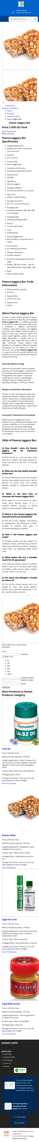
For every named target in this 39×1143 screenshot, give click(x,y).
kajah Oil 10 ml (9, 919)
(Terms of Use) (17, 1134)
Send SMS (21, 1123)
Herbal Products (13, 116)
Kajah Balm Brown (11, 1003)
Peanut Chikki (9, 835)
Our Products (8, 1060)
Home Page (7, 1054)
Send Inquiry (10, 105)
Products (10, 113)
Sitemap (6, 1066)
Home (9, 111)
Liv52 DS (6, 748)
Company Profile (9, 1057)
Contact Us (7, 1063)
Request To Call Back (10, 108)
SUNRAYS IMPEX (21, 11)
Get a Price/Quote (9, 131)
